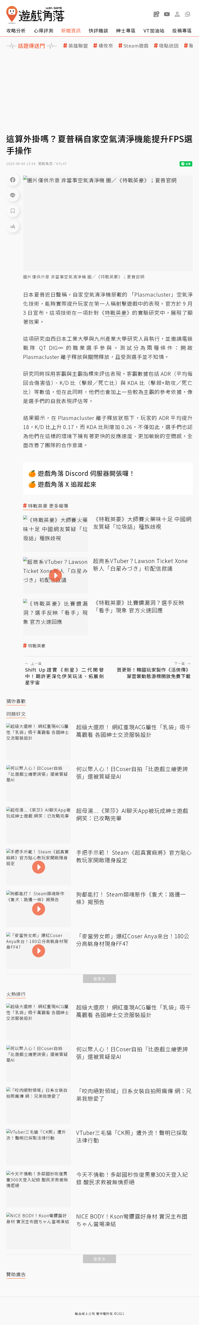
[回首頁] (35, 15)
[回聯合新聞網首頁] (12, 15)
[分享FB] (12, 179)
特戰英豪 (37, 645)
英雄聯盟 (78, 45)
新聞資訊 (71, 30)
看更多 (99, 978)
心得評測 (43, 30)
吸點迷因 (169, 45)
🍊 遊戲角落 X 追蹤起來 (62, 483)
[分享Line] (12, 195)
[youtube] (167, 14)
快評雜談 (98, 30)
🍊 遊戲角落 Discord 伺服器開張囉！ (81, 473)
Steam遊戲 (136, 45)
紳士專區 (126, 30)
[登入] (177, 14)
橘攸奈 (105, 45)
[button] (187, 14)
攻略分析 (16, 30)
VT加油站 (154, 30)
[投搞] (156, 14)
